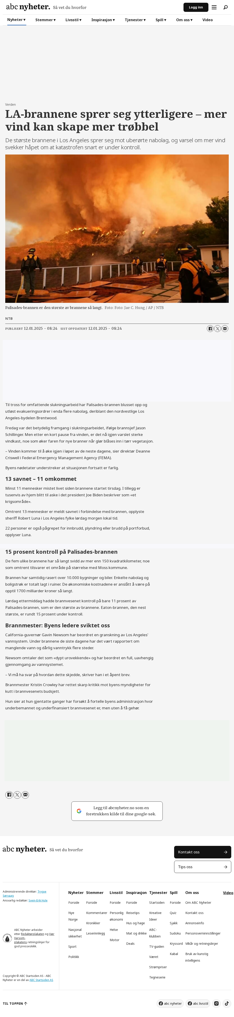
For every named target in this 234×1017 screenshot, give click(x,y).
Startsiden (157, 902)
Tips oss (185, 866)
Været (153, 957)
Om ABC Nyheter (198, 902)
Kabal (174, 954)
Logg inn (196, 7)
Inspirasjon (101, 19)
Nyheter (15, 19)
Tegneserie (157, 977)
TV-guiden (156, 946)
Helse (114, 929)
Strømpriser (158, 967)
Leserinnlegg (95, 933)
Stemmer (44, 19)
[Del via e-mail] (224, 328)
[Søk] (225, 7)
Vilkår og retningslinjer (201, 943)
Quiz (173, 913)
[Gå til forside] (93, 7)
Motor (114, 940)
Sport (72, 946)
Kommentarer (96, 913)
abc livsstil (200, 1003)
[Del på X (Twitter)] (217, 328)
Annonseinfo (194, 923)
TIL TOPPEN (13, 1003)
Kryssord (176, 943)
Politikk (73, 957)
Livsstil (72, 19)
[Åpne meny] (214, 7)
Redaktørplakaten (32, 934)
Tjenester (134, 19)
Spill (159, 19)
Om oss (183, 19)
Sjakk (174, 923)
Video (207, 19)
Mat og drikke (136, 933)
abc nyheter (173, 1003)
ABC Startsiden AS (41, 980)
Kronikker (93, 923)
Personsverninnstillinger (203, 933)
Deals (130, 943)
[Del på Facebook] (210, 328)
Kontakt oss (188, 852)
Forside (73, 902)
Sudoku (175, 933)
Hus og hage (135, 923)
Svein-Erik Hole (38, 900)
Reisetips (133, 913)
